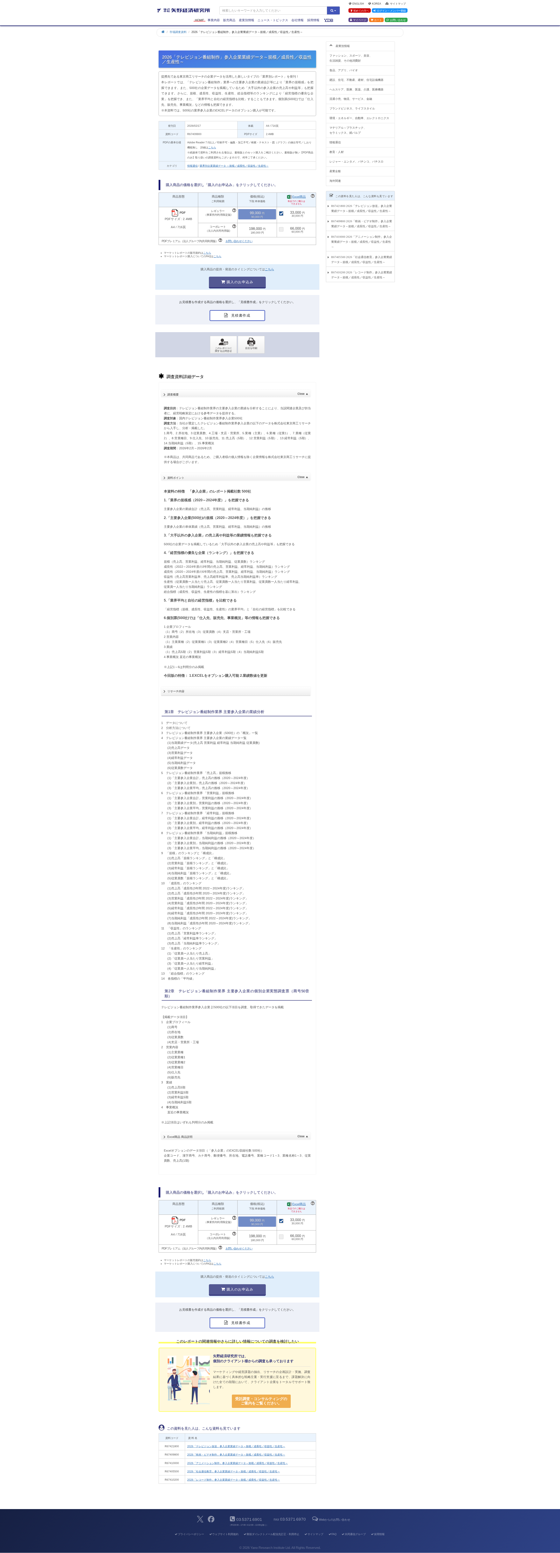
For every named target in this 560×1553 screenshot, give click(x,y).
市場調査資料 (178, 32)
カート (378, 19)
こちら (212, 147)
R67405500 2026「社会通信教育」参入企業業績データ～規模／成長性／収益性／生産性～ (361, 259)
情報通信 (192, 165)
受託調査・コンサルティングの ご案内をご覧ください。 (261, 1401)
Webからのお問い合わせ (334, 1519)
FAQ (333, 1534)
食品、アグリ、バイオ (343, 70)
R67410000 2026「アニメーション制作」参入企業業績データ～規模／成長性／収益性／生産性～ (361, 241)
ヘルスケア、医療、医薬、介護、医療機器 (356, 89)
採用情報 (313, 20)
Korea (376, 3)
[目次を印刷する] (251, 345)
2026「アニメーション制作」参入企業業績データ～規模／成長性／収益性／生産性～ (237, 1463)
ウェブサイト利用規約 (225, 1534)
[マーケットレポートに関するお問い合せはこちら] (223, 345)
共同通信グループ (355, 1534)
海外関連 (335, 180)
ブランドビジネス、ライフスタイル (352, 108)
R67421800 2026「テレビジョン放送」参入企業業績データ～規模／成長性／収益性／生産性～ (361, 208)
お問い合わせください (239, 241)
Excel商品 (299, 196)
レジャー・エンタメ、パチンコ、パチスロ (356, 161)
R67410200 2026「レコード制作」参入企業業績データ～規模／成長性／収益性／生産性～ (361, 275)
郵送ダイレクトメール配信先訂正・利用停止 (273, 1534)
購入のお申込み (239, 282)
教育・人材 (336, 152)
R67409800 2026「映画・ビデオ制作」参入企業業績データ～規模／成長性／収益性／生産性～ (361, 224)
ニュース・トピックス (272, 20)
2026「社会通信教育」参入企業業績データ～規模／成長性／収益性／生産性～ (233, 1471)
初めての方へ (361, 10)
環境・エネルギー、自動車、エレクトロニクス (359, 118)
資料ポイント (237, 477)
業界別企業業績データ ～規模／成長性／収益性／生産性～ (234, 165)
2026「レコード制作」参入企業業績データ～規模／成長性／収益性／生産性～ (233, 1479)
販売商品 (229, 20)
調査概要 (237, 394)
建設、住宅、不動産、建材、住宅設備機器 (356, 80)
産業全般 (335, 171)
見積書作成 (240, 315)
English (358, 3)
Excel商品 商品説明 (237, 1137)
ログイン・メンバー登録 (391, 10)
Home (199, 20)
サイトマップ (398, 3)
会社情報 (297, 20)
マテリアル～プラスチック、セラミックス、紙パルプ (347, 130)
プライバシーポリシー (191, 1534)
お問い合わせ (398, 19)
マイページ (359, 19)
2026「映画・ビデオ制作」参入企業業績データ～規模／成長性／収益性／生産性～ (236, 1454)
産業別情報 (246, 20)
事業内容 (214, 20)
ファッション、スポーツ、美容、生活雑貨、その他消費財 (350, 58)
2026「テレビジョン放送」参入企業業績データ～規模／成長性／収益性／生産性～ (236, 1446)
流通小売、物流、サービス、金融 (350, 99)
